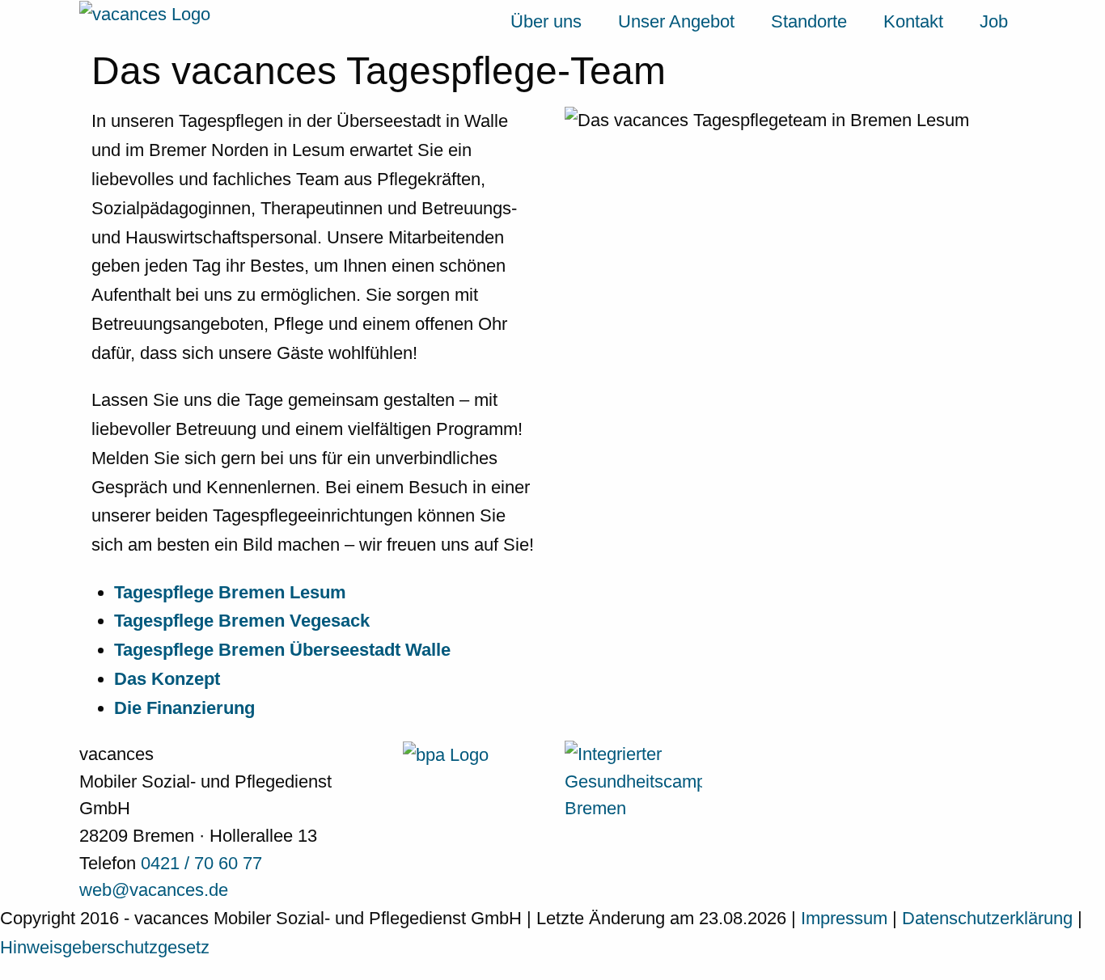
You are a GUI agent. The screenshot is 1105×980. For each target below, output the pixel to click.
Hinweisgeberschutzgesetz (105, 947)
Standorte (809, 21)
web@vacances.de (153, 890)
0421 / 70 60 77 (201, 863)
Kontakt (913, 21)
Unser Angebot (676, 21)
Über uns (546, 21)
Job (994, 21)
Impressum (846, 918)
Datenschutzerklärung (989, 918)
